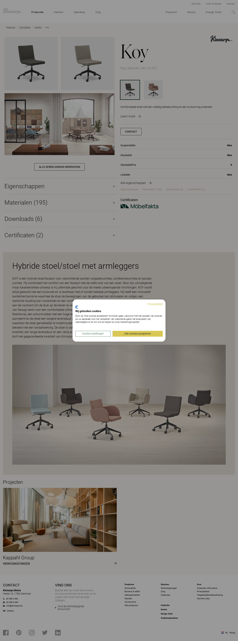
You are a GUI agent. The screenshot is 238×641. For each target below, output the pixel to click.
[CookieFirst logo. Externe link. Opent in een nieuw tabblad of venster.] (76, 307)
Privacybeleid (155, 304)
